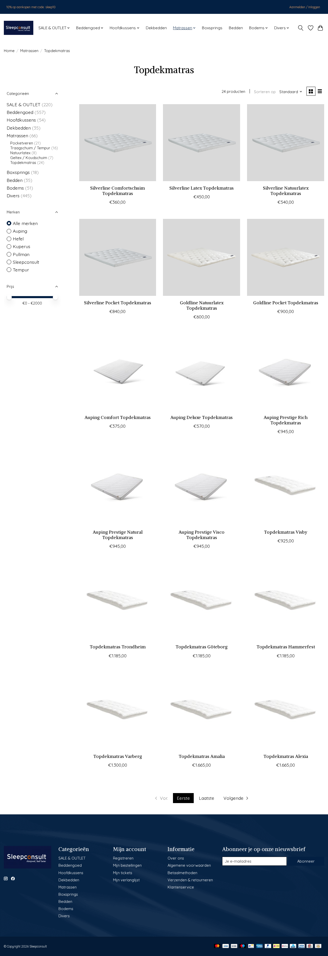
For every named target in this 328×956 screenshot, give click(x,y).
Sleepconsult (26, 262)
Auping (20, 231)
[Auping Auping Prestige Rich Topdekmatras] (285, 372)
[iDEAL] (276, 946)
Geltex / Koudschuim (28, 157)
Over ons (176, 858)
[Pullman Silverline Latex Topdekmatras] (201, 142)
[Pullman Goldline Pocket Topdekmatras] (285, 257)
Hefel (18, 238)
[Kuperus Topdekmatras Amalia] (201, 710)
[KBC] (293, 946)
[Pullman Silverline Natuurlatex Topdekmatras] (285, 142)
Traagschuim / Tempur (30, 147)
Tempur (21, 269)
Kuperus (21, 246)
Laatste (206, 798)
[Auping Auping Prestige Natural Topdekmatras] (117, 486)
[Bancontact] (251, 946)
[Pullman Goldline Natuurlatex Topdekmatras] (201, 257)
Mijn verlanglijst (126, 879)
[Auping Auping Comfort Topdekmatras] (117, 372)
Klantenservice (181, 887)
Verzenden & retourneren (190, 879)
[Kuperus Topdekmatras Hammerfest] (285, 601)
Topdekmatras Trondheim (118, 647)
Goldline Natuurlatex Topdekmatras (201, 305)
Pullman (21, 254)
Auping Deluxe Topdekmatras (201, 417)
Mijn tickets (122, 872)
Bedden (236, 27)
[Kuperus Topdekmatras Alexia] (285, 710)
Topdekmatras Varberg (117, 756)
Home (9, 50)
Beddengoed (20, 112)
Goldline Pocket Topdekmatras (285, 303)
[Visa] (225, 946)
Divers (13, 195)
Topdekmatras (23, 162)
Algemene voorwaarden (189, 865)
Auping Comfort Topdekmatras (118, 417)
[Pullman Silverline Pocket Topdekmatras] (117, 257)
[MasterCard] (217, 946)
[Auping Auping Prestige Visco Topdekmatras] (201, 486)
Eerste (183, 798)
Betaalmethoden (182, 872)
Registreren (123, 858)
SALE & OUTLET (23, 104)
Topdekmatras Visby (285, 532)
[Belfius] (285, 946)
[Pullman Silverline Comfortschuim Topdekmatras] (117, 142)
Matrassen (29, 50)
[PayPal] (268, 946)
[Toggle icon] (300, 28)
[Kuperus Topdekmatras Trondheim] (117, 601)
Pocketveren (21, 143)
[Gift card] (309, 946)
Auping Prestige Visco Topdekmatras (201, 534)
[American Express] (259, 946)
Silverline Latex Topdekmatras (201, 188)
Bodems (15, 188)
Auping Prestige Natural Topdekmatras (117, 534)
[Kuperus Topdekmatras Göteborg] (201, 601)
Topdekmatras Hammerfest (286, 647)
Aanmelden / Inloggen (304, 7)
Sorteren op (265, 91)
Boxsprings (212, 27)
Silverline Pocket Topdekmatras (117, 303)
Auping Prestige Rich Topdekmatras (286, 420)
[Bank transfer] (234, 946)
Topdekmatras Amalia (202, 756)
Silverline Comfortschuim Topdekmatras (117, 190)
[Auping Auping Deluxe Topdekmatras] (201, 372)
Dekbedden (156, 27)
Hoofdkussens (21, 120)
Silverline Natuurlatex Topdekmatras (286, 190)
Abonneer (306, 861)
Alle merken (25, 223)
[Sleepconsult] (18, 28)
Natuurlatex (20, 152)
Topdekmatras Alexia (285, 756)
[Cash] (318, 946)
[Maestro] (242, 946)
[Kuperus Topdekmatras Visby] (285, 486)
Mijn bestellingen (127, 865)
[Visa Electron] (301, 946)
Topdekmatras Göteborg (202, 647)
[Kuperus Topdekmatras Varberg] (117, 710)
